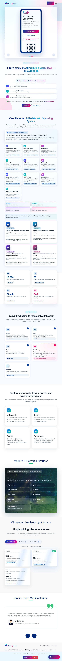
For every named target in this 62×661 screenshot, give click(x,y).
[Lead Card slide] (30, 56)
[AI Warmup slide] (32, 56)
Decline (35, 657)
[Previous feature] (8, 54)
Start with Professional (38, 564)
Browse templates (39, 282)
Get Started (26, 105)
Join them (10, 282)
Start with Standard (11, 562)
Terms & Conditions (44, 645)
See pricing (10, 300)
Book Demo (36, 105)
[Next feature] (53, 54)
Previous (27, 636)
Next (34, 636)
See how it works (38, 300)
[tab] (11, 541)
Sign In (50, 3)
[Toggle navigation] (56, 3)
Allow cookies (27, 657)
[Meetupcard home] (11, 645)
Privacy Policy (54, 645)
